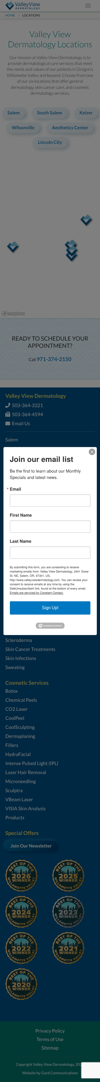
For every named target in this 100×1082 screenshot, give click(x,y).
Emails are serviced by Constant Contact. (37, 593)
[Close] (92, 452)
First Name (21, 515)
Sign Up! (50, 607)
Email (15, 489)
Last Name (20, 541)
